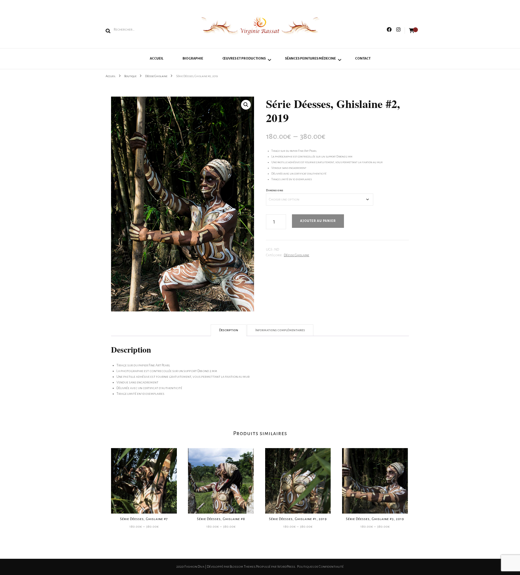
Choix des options (144, 478)
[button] (246, 105)
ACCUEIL (156, 58)
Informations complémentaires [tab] (280, 330)
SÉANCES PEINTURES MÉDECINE (310, 58)
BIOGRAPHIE (193, 58)
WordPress (286, 567)
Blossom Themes (242, 567)
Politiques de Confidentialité (320, 567)
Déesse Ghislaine (296, 255)
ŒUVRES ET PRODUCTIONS (244, 58)
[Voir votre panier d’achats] (411, 31)
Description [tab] (228, 330)
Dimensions (274, 190)
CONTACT (362, 58)
